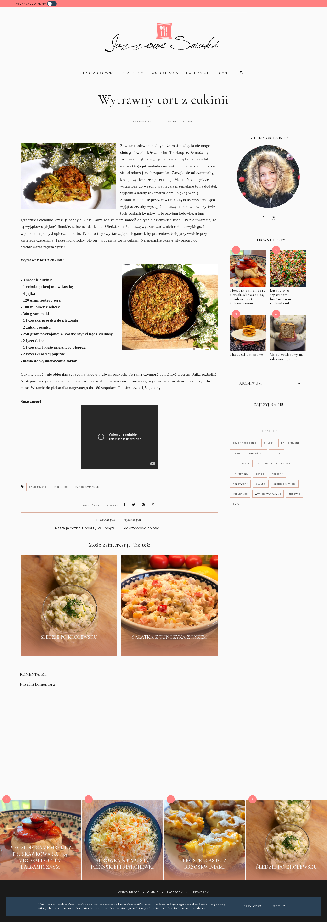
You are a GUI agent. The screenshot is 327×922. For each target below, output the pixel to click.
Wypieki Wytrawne (87, 487)
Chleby (269, 443)
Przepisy (131, 73)
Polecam (277, 474)
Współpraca (165, 73)
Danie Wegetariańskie (248, 453)
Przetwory (240, 484)
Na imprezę (240, 474)
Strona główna (97, 73)
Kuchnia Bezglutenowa (273, 463)
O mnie (224, 73)
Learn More (251, 906)
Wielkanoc (61, 487)
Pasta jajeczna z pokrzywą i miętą (85, 528)
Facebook (174, 892)
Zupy (236, 504)
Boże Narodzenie (245, 443)
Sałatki (260, 484)
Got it (279, 906)
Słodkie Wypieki (284, 484)
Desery (277, 453)
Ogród (260, 474)
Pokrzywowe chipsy (141, 528)
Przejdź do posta (69, 648)
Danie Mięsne (37, 487)
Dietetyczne (241, 463)
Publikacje (197, 73)
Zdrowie (294, 494)
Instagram (200, 892)
